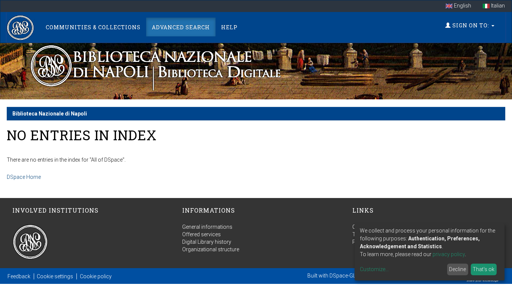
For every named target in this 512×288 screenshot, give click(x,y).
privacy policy (449, 254)
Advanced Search (181, 27)
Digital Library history (206, 242)
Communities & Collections (93, 27)
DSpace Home (24, 177)
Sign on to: (471, 25)
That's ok (483, 269)
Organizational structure (210, 249)
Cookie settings (55, 276)
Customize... (374, 269)
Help (229, 27)
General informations (207, 227)
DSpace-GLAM (346, 276)
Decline (457, 269)
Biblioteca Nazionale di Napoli (49, 114)
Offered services (201, 234)
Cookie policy (96, 276)
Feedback (18, 276)
